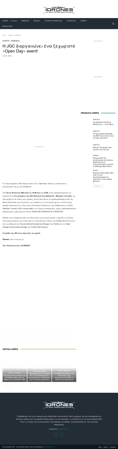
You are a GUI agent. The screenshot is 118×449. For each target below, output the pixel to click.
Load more (97, 186)
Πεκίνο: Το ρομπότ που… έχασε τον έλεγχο (103, 148)
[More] (59, 63)
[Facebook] (56, 435)
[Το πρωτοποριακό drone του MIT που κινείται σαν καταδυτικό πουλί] (86, 134)
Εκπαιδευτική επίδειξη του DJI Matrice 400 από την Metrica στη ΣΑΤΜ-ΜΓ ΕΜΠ (15, 377)
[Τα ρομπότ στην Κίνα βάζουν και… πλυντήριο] (86, 122)
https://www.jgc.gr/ (17, 239)
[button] (113, 23)
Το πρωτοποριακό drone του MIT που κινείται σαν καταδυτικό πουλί (103, 135)
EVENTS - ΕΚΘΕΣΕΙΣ (14, 35)
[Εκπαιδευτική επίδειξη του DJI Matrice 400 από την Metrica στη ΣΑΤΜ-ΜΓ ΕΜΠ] (15, 367)
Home (4, 35)
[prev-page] (4, 385)
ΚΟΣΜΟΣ (96, 155)
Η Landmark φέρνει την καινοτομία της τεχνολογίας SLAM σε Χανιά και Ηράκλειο (64, 376)
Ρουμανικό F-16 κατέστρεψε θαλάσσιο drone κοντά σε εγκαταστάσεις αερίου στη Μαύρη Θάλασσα (103, 162)
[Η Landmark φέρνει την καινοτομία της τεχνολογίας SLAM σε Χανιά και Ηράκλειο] (64, 367)
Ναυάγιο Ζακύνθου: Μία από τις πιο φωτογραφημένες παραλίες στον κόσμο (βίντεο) (103, 177)
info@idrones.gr (63, 429)
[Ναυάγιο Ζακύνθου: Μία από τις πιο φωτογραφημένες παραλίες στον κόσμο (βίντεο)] (86, 175)
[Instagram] (62, 435)
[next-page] (7, 385)
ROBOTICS (96, 119)
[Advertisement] (39, 164)
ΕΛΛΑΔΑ (95, 170)
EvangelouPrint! (49, 447)
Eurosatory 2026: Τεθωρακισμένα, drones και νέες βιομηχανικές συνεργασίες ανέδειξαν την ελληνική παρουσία (39, 375)
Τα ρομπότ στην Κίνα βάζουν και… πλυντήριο (103, 123)
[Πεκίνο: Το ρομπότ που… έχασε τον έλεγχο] (86, 147)
